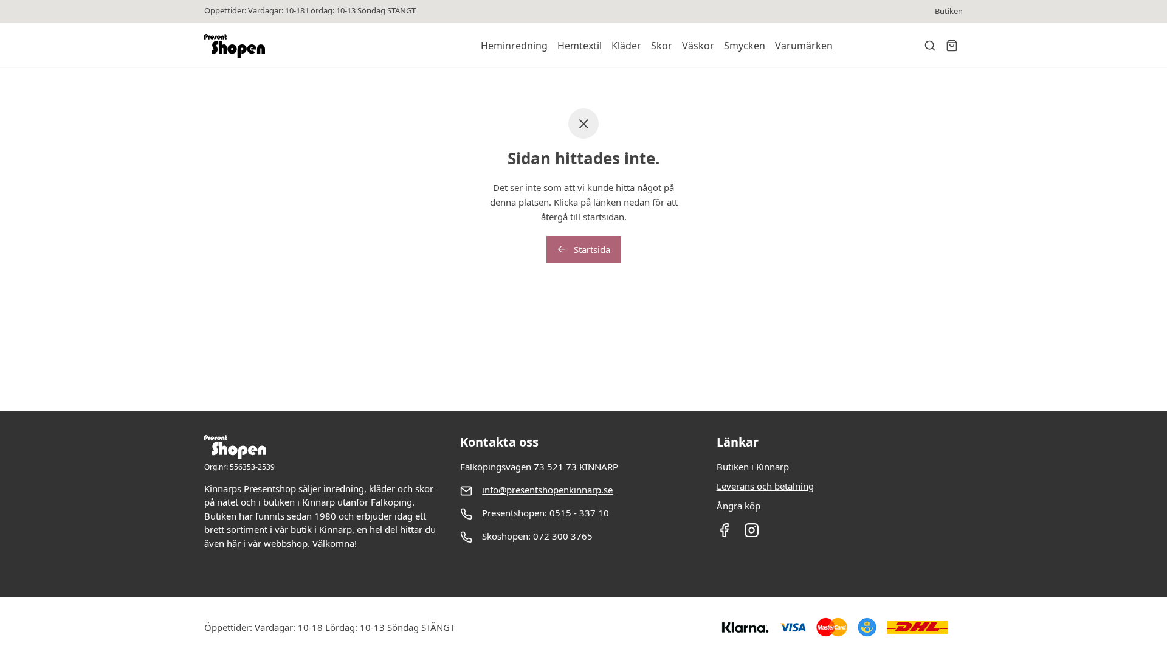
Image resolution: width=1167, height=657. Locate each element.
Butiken (949, 11)
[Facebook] (724, 534)
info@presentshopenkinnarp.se (547, 490)
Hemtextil (579, 45)
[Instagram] (751, 534)
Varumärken (804, 45)
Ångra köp (738, 505)
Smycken (744, 45)
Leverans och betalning (765, 486)
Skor (661, 45)
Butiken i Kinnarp (753, 467)
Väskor (698, 45)
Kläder (626, 45)
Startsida (590, 249)
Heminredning (514, 45)
